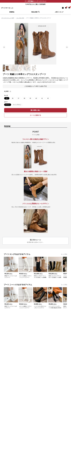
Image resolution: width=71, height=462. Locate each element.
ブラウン (7, 104)
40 (36, 98)
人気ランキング (59, 12)
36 (12, 98)
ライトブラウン (17, 104)
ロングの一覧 (20, 18)
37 (18, 98)
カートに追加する (35, 115)
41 (42, 98)
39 (30, 98)
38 (24, 98)
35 (6, 98)
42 (48, 98)
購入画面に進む (35, 110)
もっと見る (64, 254)
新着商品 (11, 12)
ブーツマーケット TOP (7, 18)
